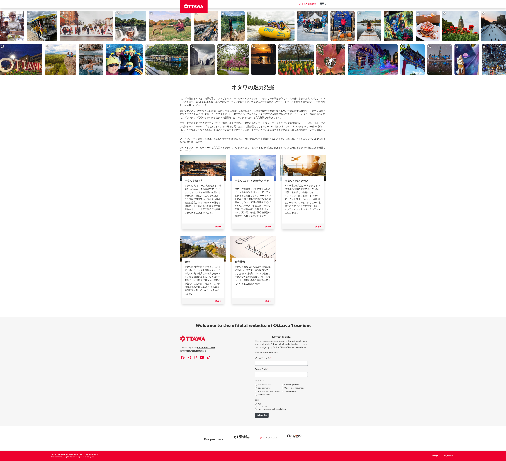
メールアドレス (262, 358)
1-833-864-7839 (206, 347)
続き (217, 226)
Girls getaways (264, 388)
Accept (435, 456)
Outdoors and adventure (294, 388)
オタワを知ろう (194, 180)
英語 (259, 404)
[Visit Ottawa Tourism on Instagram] (189, 358)
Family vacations (264, 385)
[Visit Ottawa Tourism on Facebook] (183, 358)
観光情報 (240, 261)
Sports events (290, 391)
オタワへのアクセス (296, 180)
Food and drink (264, 395)
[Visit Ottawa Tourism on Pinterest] (195, 358)
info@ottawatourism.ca (192, 351)
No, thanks (448, 456)
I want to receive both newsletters (272, 409)
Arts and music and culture (268, 391)
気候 (187, 261)
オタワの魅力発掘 (307, 4)
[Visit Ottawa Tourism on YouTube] (202, 358)
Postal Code (261, 369)
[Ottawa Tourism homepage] (194, 6)
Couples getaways (292, 385)
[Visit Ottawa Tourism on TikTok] (208, 358)
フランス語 (262, 406)
